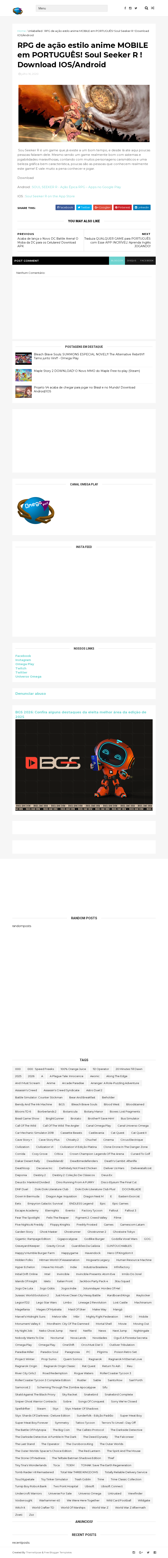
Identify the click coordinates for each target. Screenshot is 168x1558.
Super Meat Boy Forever (31, 1422)
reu (129, 1366)
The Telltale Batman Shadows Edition (76, 1458)
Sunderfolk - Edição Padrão (95, 1415)
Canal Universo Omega (133, 1125)
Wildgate (144, 1500)
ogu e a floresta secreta (130, 1337)
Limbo (67, 1302)
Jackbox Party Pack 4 (93, 1281)
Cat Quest (117, 1132)
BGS (62, 1104)
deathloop (22, 1168)
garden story (24, 1231)
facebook (147, 260)
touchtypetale (24, 1479)
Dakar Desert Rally (27, 1161)
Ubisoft (89, 1486)
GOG (147, 1238)
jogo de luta (24, 1288)
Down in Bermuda (27, 1196)
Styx (55, 1408)
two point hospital (65, 1486)
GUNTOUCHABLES (119, 1245)
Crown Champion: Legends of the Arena (97, 1153)
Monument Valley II (27, 1323)
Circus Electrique (131, 1139)
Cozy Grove (40, 1153)
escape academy (27, 1210)
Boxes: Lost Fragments (125, 1111)
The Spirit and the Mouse (124, 1450)
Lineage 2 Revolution (92, 1302)
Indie (73, 1267)
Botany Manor (93, 1111)
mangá (117, 1309)
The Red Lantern (89, 1450)
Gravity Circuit (56, 1245)
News (102, 1330)
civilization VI (44, 1146)
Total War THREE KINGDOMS (79, 1472)
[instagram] (130, 8)
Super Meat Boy (131, 1415)
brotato (76, 1118)
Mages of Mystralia (48, 1309)
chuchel (90, 1139)
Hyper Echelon (25, 1267)
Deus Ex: (107, 1175)
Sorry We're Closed (124, 1401)
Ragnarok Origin (26, 1366)
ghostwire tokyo (124, 1231)
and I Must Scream (27, 1083)
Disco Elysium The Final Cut (119, 1182)
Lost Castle (120, 1302)
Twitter (21, 672)
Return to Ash (111, 1366)
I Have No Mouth (53, 1267)
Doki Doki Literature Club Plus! (95, 1189)
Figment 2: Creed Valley (91, 1217)
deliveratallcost (141, 1168)
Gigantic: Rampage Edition (33, 1238)
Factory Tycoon (92, 1210)
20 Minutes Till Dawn (129, 1069)
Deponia (21, 1175)
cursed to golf (140, 1153)
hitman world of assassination (59, 1260)
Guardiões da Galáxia (86, 1245)
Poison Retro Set (125, 1352)
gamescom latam (132, 1224)
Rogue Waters (83, 1373)
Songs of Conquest (91, 1401)
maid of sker (77, 1309)
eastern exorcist (129, 1196)
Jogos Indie (68, 1288)
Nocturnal (57, 1337)
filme (117, 1217)
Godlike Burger (94, 1238)
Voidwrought (23, 1500)
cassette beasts (71, 1132)
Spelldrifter (22, 1408)
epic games (120, 1203)
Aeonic (95, 1076)
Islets (47, 1281)
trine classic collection (126, 1479)
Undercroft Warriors (28, 1493)
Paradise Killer (24, 1352)
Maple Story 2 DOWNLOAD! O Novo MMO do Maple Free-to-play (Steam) (87, 371)
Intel (47, 1274)
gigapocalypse (67, 1238)
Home (21, 31)
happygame (69, 1253)
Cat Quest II (138, 1132)
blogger (117, 260)
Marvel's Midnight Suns (30, 1316)
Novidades (100, 1337)
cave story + (23, 1139)
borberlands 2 (47, 1111)
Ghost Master (48, 1231)
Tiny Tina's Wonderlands (31, 1465)
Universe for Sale (60, 1493)
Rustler (81, 1380)
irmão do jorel (132, 1274)
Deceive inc (44, 1168)
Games (108, 1224)
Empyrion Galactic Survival (45, 1203)
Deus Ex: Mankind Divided (32, 1182)
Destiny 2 (40, 1175)
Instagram (23, 660)
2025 (18, 1076)
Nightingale (141, 1330)
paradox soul (49, 1352)
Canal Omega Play (98, 1125)
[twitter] (136, 8)
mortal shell (104, 1323)
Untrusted (114, 1493)
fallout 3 (130, 1210)
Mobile (143, 1316)
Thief (111, 1458)
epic (103, 1203)
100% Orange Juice (73, 1069)
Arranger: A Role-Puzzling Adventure (115, 1083)
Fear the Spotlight (27, 1217)
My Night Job (23, 1330)
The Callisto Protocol (90, 1429)
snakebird (91, 1394)
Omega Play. (47, 1344)
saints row (115, 1380)
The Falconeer (124, 1436)
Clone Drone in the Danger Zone (125, 1146)
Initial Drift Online (26, 1274)
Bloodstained (135, 1104)
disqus (131, 260)
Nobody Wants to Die (29, 1337)
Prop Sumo (49, 1359)
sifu (104, 1387)
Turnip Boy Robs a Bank (31, 1486)
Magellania (22, 1309)
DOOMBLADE (131, 1189)
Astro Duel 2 (94, 1090)
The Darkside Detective (126, 1429)
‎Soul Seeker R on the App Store (50, 196)
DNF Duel (21, 1189)
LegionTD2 (22, 1302)
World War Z (100, 1507)
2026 (31, 1076)
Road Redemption (55, 1373)
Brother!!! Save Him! (101, 1118)
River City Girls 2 (25, 1373)
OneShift (68, 1344)
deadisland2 (55, 1161)
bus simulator (130, 1118)
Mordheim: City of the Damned (68, 1323)
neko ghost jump (51, 1330)
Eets (18, 1203)
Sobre (67, 1401)
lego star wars (46, 1302)
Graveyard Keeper (27, 1245)
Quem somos (72, 1359)
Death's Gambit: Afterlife (120, 1161)
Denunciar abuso (30, 693)
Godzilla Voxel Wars (124, 1238)
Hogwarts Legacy (98, 1260)
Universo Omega (28, 676)
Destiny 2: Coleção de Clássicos (73, 1175)
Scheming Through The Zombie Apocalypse (66, 1387)
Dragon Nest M (93, 1196)
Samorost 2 (22, 1387)
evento (70, 1210)
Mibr (76, 1316)
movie (122, 1323)
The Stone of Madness (30, 1458)
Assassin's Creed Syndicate (61, 1090)
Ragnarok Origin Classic (59, 1366)
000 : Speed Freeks (40, 1069)
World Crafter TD (43, 1507)
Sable (97, 1380)
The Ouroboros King (79, 1444)
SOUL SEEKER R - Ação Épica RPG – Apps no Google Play (76, 187)
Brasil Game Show (27, 1118)
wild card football (118, 1500)
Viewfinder (135, 1493)
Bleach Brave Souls (84, 1104)
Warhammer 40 (49, 1500)
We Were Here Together (83, 1500)
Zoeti (18, 1514)
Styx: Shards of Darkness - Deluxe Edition (42, 1415)
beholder (108, 1097)
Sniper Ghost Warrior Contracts (35, 1401)
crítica (58, 1153)
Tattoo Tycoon (85, 1422)
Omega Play (24, 664)
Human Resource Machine (134, 1260)
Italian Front (65, 1281)
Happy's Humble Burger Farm (35, 1253)
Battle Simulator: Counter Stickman (38, 1097)
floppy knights (60, 1224)
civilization (22, 1146)
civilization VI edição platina (78, 1146)
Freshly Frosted (87, 1224)
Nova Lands (78, 1337)
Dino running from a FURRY (75, 1182)
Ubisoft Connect (112, 1486)
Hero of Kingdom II (120, 1253)
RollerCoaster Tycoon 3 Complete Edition (42, 1380)
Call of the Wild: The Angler (61, 1125)
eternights (52, 1210)
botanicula (70, 1111)
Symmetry (62, 1422)
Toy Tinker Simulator (54, 1479)
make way (99, 1309)
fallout (113, 1210)
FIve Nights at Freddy (29, 1224)
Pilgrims (102, 1352)
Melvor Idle (59, 1316)
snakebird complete (119, 1394)
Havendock (93, 1253)
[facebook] (125, 8)
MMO (128, 1316)
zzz (31, 1514)
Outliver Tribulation (122, 1344)
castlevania (96, 1132)
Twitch (20, 668)
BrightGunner (55, 1118)
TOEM (70, 1465)
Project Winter (25, 1359)
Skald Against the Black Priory (35, 1394)
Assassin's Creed (26, 1090)
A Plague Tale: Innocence (66, 1076)
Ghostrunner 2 (96, 1231)
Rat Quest (88, 1366)
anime (51, 1083)
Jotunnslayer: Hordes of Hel (101, 1288)
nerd (73, 1330)
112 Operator (101, 1069)
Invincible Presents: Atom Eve (95, 1274)
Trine (101, 1479)
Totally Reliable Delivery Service (126, 1472)
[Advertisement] (84, 440)
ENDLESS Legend (81, 1203)
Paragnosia (72, 1352)
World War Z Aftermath (130, 1507)
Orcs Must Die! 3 (92, 1344)
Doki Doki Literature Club (51, 1189)
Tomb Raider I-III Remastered (34, 1472)
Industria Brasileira (95, 1267)
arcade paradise (73, 1083)
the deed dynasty (95, 1436)
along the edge (116, 1076)
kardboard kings (118, 1295)
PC (88, 1352)
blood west (111, 1104)
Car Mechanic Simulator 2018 (34, 1132)
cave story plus (49, 1139)
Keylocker (143, 1295)
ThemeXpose (33, 1552)
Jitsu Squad (122, 1281)
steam (41, 1408)
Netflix (87, 1330)
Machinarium (143, 1302)
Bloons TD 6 (23, 1111)
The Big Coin (61, 1429)
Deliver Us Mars (114, 1168)
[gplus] (141, 1552)
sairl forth (136, 1380)
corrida (20, 1153)
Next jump (120, 1330)
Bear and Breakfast (82, 1097)
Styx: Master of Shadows (81, 1408)
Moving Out (141, 1323)
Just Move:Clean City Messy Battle (78, 1295)
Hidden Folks (24, 1260)
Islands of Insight (26, 1281)
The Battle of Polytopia (30, 1429)
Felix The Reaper (58, 1217)
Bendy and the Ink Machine (33, 1104)
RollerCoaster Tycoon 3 (115, 1373)
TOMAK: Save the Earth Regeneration (106, 1465)
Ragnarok (95, 1359)
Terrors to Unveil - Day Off (119, 1422)
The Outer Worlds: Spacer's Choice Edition (43, 1450)
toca (56, 1465)
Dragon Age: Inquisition (61, 1196)
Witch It (20, 1507)
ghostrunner (72, 1231)
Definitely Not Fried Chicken (78, 1168)
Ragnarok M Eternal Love (125, 1359)
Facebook (23, 656)
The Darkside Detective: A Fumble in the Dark (45, 1436)
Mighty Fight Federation (102, 1316)
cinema (108, 1139)
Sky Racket (69, 1394)
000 (18, 1069)
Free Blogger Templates (58, 1552)
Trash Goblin (83, 1479)
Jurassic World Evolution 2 (32, 1295)
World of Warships (73, 1507)
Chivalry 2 (72, 1139)
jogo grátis (47, 1288)
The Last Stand (25, 1444)
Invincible (63, 1274)
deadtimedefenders (84, 1161)
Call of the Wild (25, 1125)
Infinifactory (122, 1267)
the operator (50, 1444)
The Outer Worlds (111, 1444)
